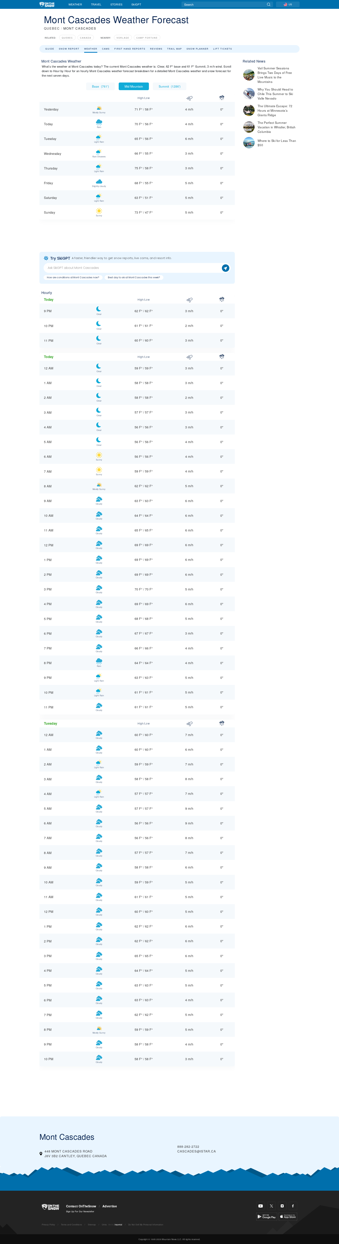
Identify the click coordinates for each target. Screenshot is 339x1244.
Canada (85, 37)
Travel (96, 4)
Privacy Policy (48, 1224)
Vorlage (123, 37)
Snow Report (69, 48)
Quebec (67, 37)
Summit (169, 86)
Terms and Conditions (71, 1224)
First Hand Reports (129, 48)
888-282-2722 (188, 1146)
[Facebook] (293, 1206)
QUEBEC (52, 28)
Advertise (109, 1206)
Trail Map (174, 48)
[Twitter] (271, 1206)
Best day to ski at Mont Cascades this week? (134, 277)
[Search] (268, 4)
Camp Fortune (147, 37)
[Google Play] (266, 1216)
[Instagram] (282, 1206)
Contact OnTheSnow (81, 1206)
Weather (75, 4)
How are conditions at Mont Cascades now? (73, 277)
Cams (106, 48)
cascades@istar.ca (196, 1151)
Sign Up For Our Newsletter (80, 1211)
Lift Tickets (222, 48)
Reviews (156, 48)
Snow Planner (198, 48)
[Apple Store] (288, 1216)
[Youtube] (260, 1206)
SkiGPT (136, 4)
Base (100, 86)
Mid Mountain (134, 86)
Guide (49, 48)
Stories (116, 4)
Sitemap (92, 1224)
